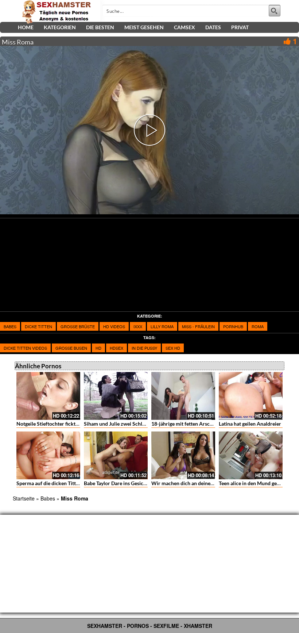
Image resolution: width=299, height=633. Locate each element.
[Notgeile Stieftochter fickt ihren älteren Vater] (48, 396)
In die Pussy (144, 348)
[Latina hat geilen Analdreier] (251, 396)
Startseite (24, 498)
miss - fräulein (198, 326)
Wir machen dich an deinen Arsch (189, 483)
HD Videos (114, 326)
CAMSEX (184, 27)
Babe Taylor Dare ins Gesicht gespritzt (126, 483)
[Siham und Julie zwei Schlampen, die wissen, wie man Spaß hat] (116, 396)
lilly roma (162, 326)
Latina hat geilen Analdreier (250, 424)
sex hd (173, 348)
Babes (10, 326)
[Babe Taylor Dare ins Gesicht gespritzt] (116, 455)
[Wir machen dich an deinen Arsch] (183, 455)
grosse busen (71, 348)
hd (98, 348)
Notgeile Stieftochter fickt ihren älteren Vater (67, 424)
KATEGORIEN (60, 27)
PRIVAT (240, 27)
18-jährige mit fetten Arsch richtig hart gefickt (203, 424)
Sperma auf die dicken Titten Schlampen (62, 483)
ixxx (137, 326)
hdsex (116, 348)
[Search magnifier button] (274, 10)
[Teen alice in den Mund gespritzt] (251, 455)
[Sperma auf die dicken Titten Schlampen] (48, 455)
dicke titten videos (25, 348)
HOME (26, 27)
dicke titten (38, 326)
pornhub (233, 326)
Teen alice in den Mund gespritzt (255, 483)
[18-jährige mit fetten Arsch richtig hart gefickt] (183, 396)
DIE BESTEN (100, 27)
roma (258, 326)
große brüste (78, 326)
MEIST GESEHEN (144, 27)
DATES (213, 27)
